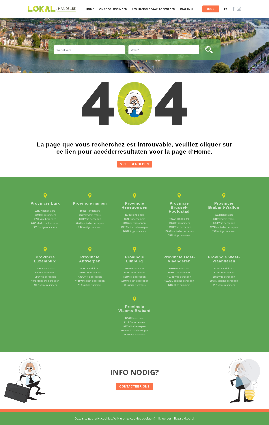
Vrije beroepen (134, 164)
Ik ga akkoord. (184, 418)
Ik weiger (164, 418)
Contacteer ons (134, 386)
